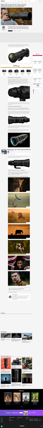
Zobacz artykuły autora (15, 299)
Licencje (10, 419)
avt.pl (39, 420)
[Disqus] (16, 322)
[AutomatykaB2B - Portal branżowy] (22, 426)
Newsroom (2, 420)
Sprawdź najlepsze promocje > (37, 55)
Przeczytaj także (3, 331)
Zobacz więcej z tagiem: (6, 356)
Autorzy (1, 421)
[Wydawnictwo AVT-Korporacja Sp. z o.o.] (27, 420)
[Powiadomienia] (2, 426)
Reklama (2, 419)
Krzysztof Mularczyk (3, 29)
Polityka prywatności (11, 420)
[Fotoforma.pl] (16, 66)
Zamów (21, 406)
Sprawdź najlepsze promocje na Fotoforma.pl (16, 67)
